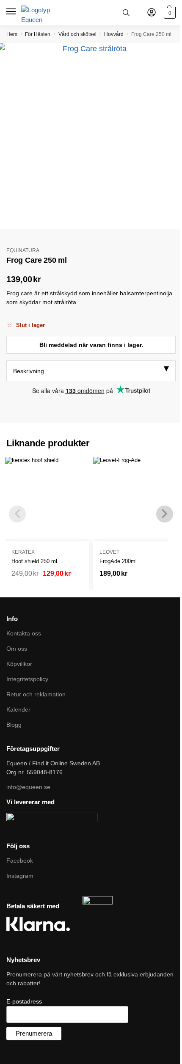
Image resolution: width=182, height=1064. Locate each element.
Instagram (19, 875)
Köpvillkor (19, 663)
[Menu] (11, 11)
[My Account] (151, 13)
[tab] (91, 370)
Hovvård (114, 34)
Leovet (109, 552)
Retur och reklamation (36, 694)
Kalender (18, 709)
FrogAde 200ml (118, 561)
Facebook (19, 860)
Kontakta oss (23, 633)
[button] (169, 13)
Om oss (16, 648)
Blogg (14, 724)
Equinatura (22, 250)
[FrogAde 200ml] (135, 499)
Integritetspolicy (27, 679)
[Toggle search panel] (126, 12)
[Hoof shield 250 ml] (47, 499)
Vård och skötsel (77, 34)
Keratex (23, 552)
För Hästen (37, 34)
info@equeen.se (28, 787)
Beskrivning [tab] (28, 371)
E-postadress (24, 1001)
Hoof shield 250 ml (34, 561)
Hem (11, 34)
